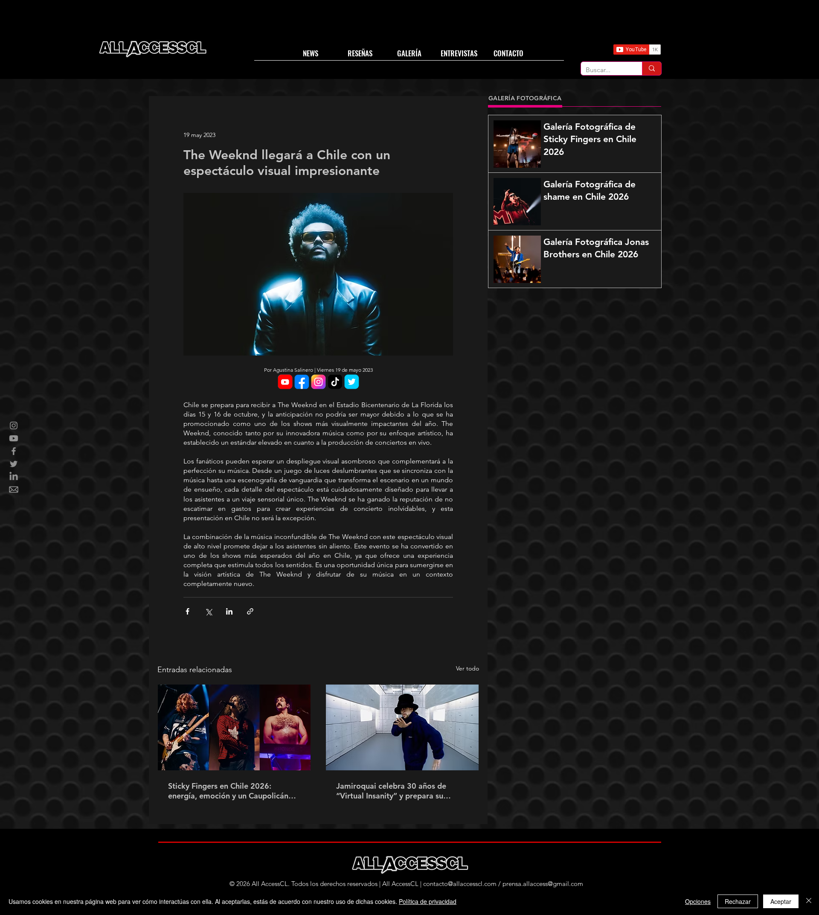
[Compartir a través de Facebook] (187, 611)
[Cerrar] (809, 901)
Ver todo (467, 668)
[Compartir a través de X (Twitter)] (208, 611)
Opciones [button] (698, 901)
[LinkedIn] (14, 477)
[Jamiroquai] (402, 727)
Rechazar (738, 901)
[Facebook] (14, 451)
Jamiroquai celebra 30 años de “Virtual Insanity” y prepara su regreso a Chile (391, 791)
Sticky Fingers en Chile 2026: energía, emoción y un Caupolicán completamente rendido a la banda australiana (230, 791)
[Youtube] (14, 438)
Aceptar (780, 901)
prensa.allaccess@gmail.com (542, 884)
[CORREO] (14, 489)
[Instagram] (14, 425)
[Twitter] (14, 464)
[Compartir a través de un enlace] (250, 611)
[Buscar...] (651, 68)
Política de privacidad (427, 901)
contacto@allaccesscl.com (460, 884)
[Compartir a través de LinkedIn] (229, 611)
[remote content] (318, 382)
